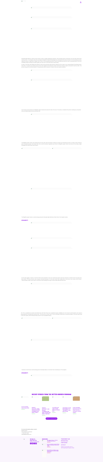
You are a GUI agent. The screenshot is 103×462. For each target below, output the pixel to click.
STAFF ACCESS (64, 442)
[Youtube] (32, 443)
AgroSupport (63, 444)
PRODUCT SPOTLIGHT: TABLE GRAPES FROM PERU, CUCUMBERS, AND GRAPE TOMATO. (36, 410)
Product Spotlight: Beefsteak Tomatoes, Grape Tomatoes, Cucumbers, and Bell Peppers (77, 410)
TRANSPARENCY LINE (65, 439)
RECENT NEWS (45, 439)
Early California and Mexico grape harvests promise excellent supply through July (52, 451)
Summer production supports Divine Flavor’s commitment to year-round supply (53, 445)
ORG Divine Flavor (64, 440)
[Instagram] (34, 443)
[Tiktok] (30, 443)
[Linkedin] (36, 443)
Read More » (23, 409)
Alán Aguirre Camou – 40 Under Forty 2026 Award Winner (52, 440)
